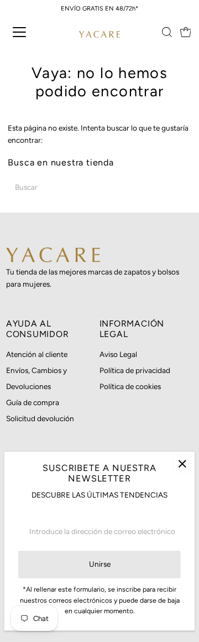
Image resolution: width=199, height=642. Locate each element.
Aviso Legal (118, 354)
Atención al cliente (36, 354)
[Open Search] (167, 32)
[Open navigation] (27, 32)
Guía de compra (32, 402)
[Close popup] (182, 464)
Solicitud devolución (40, 418)
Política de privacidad (135, 370)
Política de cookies (130, 386)
